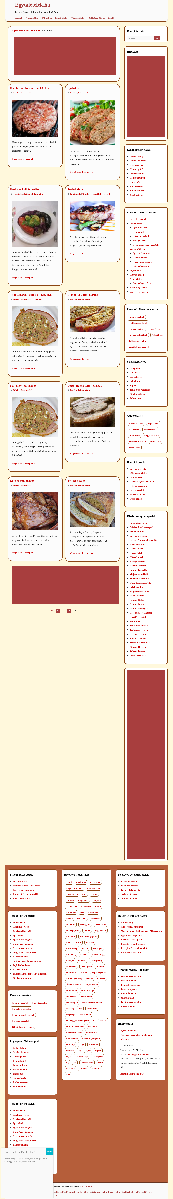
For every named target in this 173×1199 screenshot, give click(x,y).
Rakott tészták (137, 595)
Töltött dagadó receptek (23, 1026)
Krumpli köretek (138, 565)
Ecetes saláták (137, 531)
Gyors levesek (136, 548)
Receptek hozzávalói (131, 952)
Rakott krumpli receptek (23, 1014)
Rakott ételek (61, 18)
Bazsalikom (95, 882)
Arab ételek (134, 429)
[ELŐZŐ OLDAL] (52, 611)
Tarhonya (70, 1044)
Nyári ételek (136, 279)
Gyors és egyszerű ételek (142, 481)
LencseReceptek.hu (130, 985)
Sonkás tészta (136, 186)
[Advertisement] (62, 56)
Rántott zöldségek (139, 608)
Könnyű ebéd (139, 240)
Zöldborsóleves (137, 394)
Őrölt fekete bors (73, 984)
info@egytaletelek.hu (138, 1054)
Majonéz (100, 966)
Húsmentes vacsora (142, 262)
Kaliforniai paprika (88, 936)
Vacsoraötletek (137, 249)
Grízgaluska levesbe (23, 948)
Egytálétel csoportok (131, 935)
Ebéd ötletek (136, 223)
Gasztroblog (39, 299)
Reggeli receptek (138, 219)
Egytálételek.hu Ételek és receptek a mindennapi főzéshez (136, 1035)
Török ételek (134, 447)
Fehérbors (81, 918)
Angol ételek (153, 423)
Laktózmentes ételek (138, 334)
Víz (74, 1062)
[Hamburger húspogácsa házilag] (35, 117)
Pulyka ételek (136, 587)
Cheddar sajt (72, 894)
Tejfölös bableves (21, 965)
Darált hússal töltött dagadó (85, 385)
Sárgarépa (71, 1014)
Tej (79, 1050)
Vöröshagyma (87, 1062)
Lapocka (82, 960)
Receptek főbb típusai (131, 939)
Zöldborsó (96, 1068)
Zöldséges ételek (97, 18)
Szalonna (92, 1026)
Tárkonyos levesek (139, 625)
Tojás (68, 1056)
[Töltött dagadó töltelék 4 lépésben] (35, 326)
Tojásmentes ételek (137, 340)
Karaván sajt (72, 948)
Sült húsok (36, 30)
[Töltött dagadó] (93, 509)
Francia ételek (150, 429)
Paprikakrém (91, 984)
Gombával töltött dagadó (83, 295)
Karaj (78, 942)
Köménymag (98, 954)
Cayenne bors (93, 888)
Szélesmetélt (91, 1032)
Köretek (148, 1191)
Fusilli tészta (100, 924)
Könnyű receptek (138, 486)
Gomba (87, 930)
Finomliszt (70, 924)
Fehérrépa (95, 918)
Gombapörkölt (137, 165)
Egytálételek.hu (20, 30)
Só (94, 1020)
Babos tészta (19, 922)
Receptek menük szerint (133, 943)
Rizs (80, 1008)
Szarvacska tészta (74, 1032)
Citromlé (70, 900)
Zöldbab (83, 1068)
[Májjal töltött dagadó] (35, 416)
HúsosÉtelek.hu (128, 980)
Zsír (68, 1074)
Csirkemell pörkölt (22, 931)
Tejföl (88, 1050)
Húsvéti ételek (137, 274)
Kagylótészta (100, 930)
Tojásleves (135, 385)
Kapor (69, 942)
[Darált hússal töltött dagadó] (93, 411)
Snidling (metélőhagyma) (77, 1020)
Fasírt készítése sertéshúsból (27, 885)
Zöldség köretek (138, 647)
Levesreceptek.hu (129, 989)
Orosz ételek (155, 441)
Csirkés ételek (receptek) (142, 527)
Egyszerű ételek (138, 468)
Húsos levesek (136, 557)
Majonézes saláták (139, 574)
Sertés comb (85, 1014)
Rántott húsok (137, 604)
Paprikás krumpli (129, 885)
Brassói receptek (39, 1002)
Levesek (19, 18)
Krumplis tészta (129, 881)
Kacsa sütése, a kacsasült (25, 894)
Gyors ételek (136, 477)
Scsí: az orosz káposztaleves (27, 961)
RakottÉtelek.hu (129, 993)
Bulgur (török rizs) (74, 888)
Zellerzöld (70, 1068)
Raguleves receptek (139, 591)
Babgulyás (135, 368)
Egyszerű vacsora (142, 253)
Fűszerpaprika (72, 930)
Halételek (106, 194)
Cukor (98, 906)
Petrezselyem (72, 1002)
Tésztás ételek (78, 18)
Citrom (94, 894)
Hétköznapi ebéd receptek (145, 244)
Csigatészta (83, 900)
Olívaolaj (101, 978)
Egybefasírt (75, 88)
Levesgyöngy (96, 960)
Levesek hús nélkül (139, 570)
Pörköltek (47, 18)
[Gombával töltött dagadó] (93, 319)
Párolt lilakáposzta (130, 890)
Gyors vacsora (140, 257)
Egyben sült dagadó (22, 481)
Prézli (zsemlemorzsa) (92, 1002)
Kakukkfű (70, 936)
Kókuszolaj (71, 954)
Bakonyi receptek (138, 523)
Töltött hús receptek (140, 642)
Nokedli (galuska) (74, 978)
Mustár (83, 972)
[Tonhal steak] (93, 216)
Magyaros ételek (151, 435)
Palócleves (135, 381)
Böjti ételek (135, 270)
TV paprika (97, 1056)
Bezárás (49, 1151)
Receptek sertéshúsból (141, 612)
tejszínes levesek (138, 634)
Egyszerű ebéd (140, 227)
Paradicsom (71, 990)
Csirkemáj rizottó (22, 926)
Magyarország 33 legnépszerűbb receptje (141, 931)
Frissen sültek (32, 18)
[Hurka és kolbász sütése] (35, 223)
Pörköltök (60, 1191)
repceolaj (70, 1008)
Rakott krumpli (137, 177)
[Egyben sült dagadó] (35, 511)
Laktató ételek (137, 490)
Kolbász (84, 954)
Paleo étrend (157, 334)
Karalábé (90, 942)
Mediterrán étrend (137, 441)
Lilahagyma (86, 966)
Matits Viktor (86, 1186)
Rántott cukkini (20, 956)
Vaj (67, 1062)
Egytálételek (18, 194)
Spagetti (103, 1020)
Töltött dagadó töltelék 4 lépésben (31, 295)
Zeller (100, 1062)
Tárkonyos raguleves (140, 389)
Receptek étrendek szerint (134, 948)
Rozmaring (92, 1008)
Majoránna (71, 972)
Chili (84, 894)
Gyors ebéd (138, 232)
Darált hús (71, 912)
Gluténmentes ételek (138, 322)
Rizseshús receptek (20, 1020)
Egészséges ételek (136, 316)
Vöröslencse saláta (22, 978)
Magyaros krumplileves (24, 952)
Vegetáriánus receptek (139, 347)
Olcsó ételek (136, 498)
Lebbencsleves (137, 173)
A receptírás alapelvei (132, 926)
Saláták (111, 18)
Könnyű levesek (137, 561)
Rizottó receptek (138, 617)
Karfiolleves (136, 376)
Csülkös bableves (138, 160)
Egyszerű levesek (138, 535)
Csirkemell (86, 906)
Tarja (81, 1044)
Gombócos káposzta (23, 943)
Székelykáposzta (129, 894)
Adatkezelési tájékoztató (132, 1073)
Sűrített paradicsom (75, 1026)
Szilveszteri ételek (139, 291)
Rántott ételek (137, 600)
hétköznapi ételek (138, 473)
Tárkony (70, 1050)
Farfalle (69, 918)
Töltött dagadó (77, 481)
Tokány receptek (138, 638)
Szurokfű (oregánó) (91, 1038)
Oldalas (89, 978)
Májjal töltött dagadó (23, 385)
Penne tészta (86, 996)
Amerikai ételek (136, 423)
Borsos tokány (20, 881)
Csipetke (97, 900)
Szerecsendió (72, 1038)
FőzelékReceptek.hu (131, 976)
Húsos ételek (154, 328)
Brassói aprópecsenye (23, 890)
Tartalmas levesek (139, 629)
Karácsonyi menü (138, 287)
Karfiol (85, 948)
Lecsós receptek (138, 655)
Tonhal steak (75, 189)
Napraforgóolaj (99, 972)
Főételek (16, 92)
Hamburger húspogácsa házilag (29, 88)
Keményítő (97, 948)
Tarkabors (93, 1044)
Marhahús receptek (139, 578)
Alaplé (69, 882)
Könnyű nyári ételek (143, 283)
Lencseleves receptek (21, 1008)
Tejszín (98, 1050)
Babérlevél (81, 882)
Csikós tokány (137, 156)
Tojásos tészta (20, 969)
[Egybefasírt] (93, 122)
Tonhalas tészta (137, 190)
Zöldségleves (136, 398)
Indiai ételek (134, 435)
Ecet (82, 912)
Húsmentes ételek (137, 328)
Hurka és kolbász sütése (25, 189)
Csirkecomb (71, 906)
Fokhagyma (85, 924)
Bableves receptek (20, 1002)
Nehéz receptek (137, 494)
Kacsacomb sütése (22, 898)
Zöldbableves (136, 194)
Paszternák (71, 996)
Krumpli (70, 960)
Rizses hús (135, 182)
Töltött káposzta (129, 898)
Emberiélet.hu (128, 1006)
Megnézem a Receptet (24, 158)
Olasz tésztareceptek (140, 582)
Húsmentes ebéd (141, 236)
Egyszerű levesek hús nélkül (143, 540)
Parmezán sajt (87, 990)
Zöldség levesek (137, 651)
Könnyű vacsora (141, 266)
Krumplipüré (136, 169)
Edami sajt (93, 912)
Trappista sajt (81, 1056)
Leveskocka (71, 966)
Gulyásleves (136, 372)
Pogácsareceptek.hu (131, 1002)
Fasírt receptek (137, 544)
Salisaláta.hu (127, 997)
